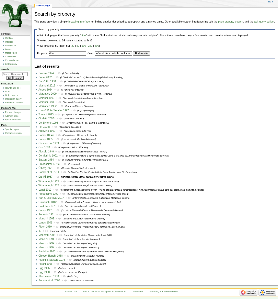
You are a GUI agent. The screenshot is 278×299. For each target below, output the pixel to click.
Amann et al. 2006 (49, 280)
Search (5, 69)
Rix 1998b (44, 126)
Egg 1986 (44, 268)
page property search (230, 21)
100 (84, 45)
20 (72, 45)
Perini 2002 (45, 77)
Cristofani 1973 (47, 206)
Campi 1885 (45, 139)
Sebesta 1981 (46, 214)
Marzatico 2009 (47, 93)
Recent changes (13, 112)
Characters (10, 56)
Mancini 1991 (46, 239)
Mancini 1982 (46, 218)
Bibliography (11, 64)
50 (78, 45)
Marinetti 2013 (46, 85)
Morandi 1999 (46, 98)
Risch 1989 (45, 226)
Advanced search (14, 102)
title (83, 35)
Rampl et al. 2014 (48, 172)
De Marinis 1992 (48, 155)
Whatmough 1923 (48, 185)
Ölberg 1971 (45, 168)
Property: (42, 53)
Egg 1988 (44, 272)
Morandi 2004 (46, 102)
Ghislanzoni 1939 (48, 143)
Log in (270, 1)
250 (90, 45)
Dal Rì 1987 (45, 176)
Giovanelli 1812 (47, 202)
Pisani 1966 (45, 263)
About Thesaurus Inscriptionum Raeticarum (104, 291)
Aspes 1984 (45, 89)
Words (8, 49)
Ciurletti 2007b (46, 118)
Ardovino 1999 (46, 131)
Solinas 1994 (46, 73)
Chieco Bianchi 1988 (50, 255)
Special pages (12, 129)
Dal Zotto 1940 (47, 81)
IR (39, 231)
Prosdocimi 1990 (48, 193)
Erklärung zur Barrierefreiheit (164, 291)
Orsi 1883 (44, 147)
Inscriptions (10, 45)
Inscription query (13, 99)
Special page (43, 5)
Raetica (9, 38)
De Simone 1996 (48, 122)
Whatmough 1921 (48, 181)
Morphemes (11, 53)
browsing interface (79, 21)
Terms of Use (70, 291)
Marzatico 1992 (47, 106)
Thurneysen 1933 (48, 276)
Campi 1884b (46, 135)
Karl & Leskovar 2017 (51, 197)
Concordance (12, 60)
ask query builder (264, 21)
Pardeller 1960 (46, 251)
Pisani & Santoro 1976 (51, 259)
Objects (9, 42)
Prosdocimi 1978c (49, 164)
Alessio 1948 (46, 151)
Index (8, 91)
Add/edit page (12, 116)
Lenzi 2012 (44, 189)
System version (13, 119)
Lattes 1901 (45, 222)
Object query (11, 95)
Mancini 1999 (46, 243)
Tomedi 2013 (46, 114)
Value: (90, 53)
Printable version (13, 133)
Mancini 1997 (46, 247)
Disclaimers (137, 291)
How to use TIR (13, 88)
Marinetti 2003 (46, 235)
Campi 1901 (45, 210)
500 (97, 45)
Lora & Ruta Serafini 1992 (53, 110)
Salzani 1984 (46, 159)
